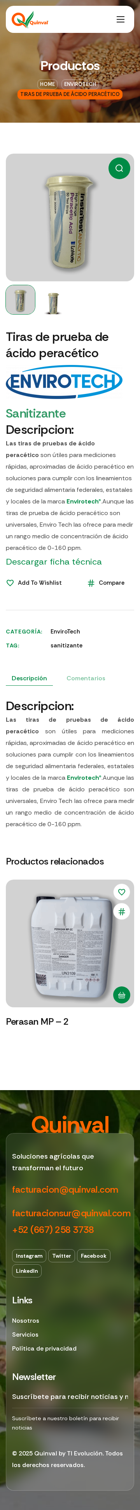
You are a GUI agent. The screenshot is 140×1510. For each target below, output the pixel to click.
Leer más (121, 994)
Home (47, 84)
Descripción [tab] (29, 678)
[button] (119, 168)
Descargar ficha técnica (54, 561)
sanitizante (66, 645)
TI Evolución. (85, 1453)
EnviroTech (80, 84)
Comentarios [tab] (85, 678)
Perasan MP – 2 (37, 1021)
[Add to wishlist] (121, 892)
